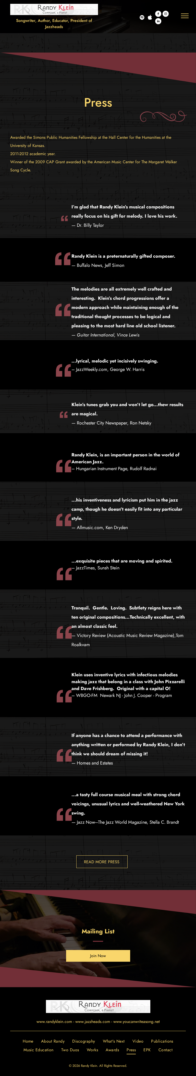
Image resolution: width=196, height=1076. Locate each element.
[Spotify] (142, 18)
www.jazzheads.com (92, 1021)
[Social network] (149, 18)
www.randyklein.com (54, 1021)
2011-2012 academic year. (33, 154)
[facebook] (158, 14)
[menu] (184, 15)
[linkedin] (158, 22)
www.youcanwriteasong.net (136, 1021)
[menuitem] (28, 1041)
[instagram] (166, 14)
